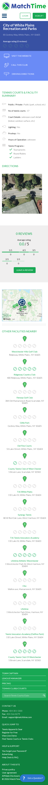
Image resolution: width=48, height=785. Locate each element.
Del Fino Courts (24, 445)
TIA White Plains (24, 491)
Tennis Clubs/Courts (14, 688)
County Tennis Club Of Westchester (24, 657)
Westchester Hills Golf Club (24, 351)
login (25, 16)
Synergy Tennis (24, 514)
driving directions (22, 74)
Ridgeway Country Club (24, 374)
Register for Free (9, 732)
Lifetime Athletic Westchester (24, 560)
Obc (25, 586)
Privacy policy (8, 769)
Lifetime (24, 609)
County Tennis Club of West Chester (24, 468)
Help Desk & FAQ (10, 757)
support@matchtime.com (20, 717)
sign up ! (39, 16)
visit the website (21, 56)
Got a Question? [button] (35, 778)
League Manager (11, 678)
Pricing (6, 683)
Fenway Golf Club (25, 397)
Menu (4, 16)
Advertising (7, 754)
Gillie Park (24, 422)
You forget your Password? (14, 751)
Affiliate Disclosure (11, 775)
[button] (32, 778)
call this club (19, 65)
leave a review (24, 270)
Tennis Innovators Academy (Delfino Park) (24, 634)
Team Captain (10, 673)
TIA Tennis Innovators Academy (24, 537)
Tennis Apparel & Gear (12, 729)
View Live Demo (9, 735)
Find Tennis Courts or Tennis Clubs (17, 739)
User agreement (9, 772)
